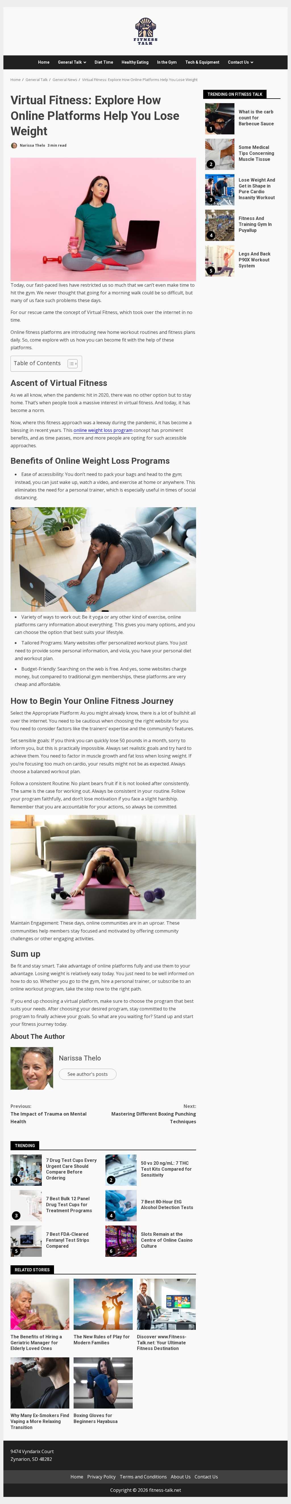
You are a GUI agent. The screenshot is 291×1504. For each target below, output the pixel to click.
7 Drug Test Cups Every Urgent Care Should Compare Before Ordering (26, 1170)
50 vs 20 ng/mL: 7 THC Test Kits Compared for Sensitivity (121, 1170)
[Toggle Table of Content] (69, 364)
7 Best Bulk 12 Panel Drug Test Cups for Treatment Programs (26, 1205)
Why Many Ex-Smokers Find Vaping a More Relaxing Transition (40, 1383)
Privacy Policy (101, 1477)
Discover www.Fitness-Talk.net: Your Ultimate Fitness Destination (166, 1304)
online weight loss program (103, 430)
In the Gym (167, 62)
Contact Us (238, 62)
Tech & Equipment (202, 62)
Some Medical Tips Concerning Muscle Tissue (219, 154)
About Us (181, 1477)
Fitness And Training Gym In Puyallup (219, 225)
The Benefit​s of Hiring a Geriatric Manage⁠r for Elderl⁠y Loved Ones (40, 1304)
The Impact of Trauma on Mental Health (49, 1114)
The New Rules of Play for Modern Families (103, 1304)
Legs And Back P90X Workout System (219, 260)
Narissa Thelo (32, 145)
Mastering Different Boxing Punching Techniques (153, 1114)
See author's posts (88, 1074)
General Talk (70, 62)
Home (43, 62)
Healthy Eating (135, 62)
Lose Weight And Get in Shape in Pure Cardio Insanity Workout (219, 189)
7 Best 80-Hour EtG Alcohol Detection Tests (121, 1205)
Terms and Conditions (143, 1477)
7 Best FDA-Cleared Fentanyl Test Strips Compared (26, 1241)
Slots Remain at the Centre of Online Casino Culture (121, 1241)
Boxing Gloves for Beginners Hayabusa (103, 1383)
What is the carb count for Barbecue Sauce (219, 118)
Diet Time (104, 62)
